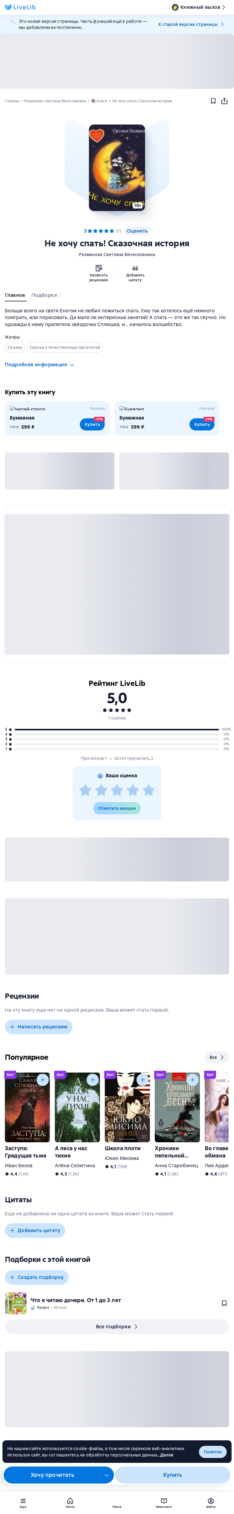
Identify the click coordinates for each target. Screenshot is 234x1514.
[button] (117, 168)
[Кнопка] (43, 1080)
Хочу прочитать (52, 1474)
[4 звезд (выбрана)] (106, 231)
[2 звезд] (101, 790)
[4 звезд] (133, 790)
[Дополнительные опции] (107, 1475)
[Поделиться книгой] (224, 101)
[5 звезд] (148, 790)
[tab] (16, 296)
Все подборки (113, 1326)
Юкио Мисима (122, 1158)
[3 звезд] (117, 790)
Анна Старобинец (176, 1165)
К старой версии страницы (188, 24)
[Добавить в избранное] (213, 101)
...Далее (165, 1455)
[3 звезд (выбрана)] (100, 231)
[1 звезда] (85, 790)
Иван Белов (19, 1165)
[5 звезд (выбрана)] (111, 231)
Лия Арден (217, 1165)
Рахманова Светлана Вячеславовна (117, 254)
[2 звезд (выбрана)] (95, 231)
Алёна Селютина (75, 1165)
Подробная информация (36, 364)
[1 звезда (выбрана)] (89, 231)
